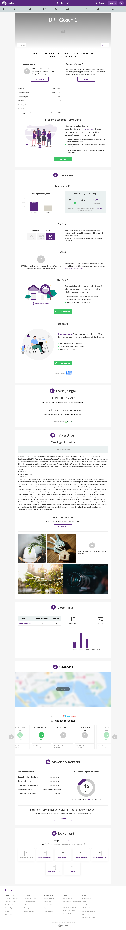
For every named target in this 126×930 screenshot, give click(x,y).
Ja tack (63, 484)
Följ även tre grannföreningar (49, 478)
